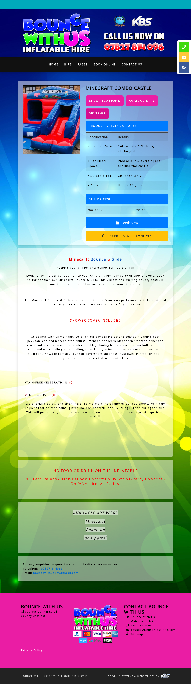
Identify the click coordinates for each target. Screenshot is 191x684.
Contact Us (132, 64)
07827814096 (141, 625)
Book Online (104, 64)
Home (55, 65)
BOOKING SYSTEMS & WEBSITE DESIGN (134, 676)
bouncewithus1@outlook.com (153, 630)
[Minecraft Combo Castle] (51, 119)
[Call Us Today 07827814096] (134, 47)
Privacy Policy (32, 650)
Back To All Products (129, 235)
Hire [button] (67, 64)
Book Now (129, 223)
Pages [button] (82, 64)
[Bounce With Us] (57, 33)
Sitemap (137, 634)
